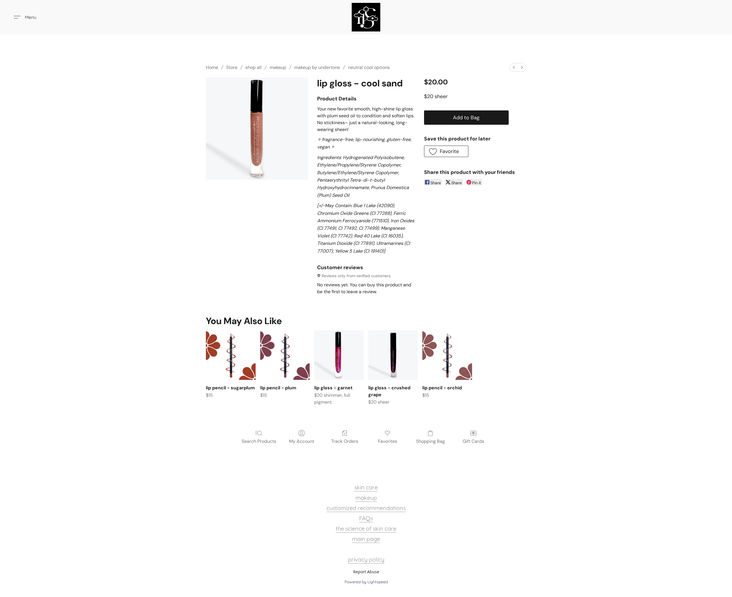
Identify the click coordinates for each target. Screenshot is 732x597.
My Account (301, 441)
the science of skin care (366, 528)
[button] (366, 17)
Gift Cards (473, 441)
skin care (366, 487)
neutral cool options (369, 67)
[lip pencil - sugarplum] (230, 355)
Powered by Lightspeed (366, 581)
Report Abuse (366, 571)
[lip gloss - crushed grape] (393, 355)
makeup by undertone (317, 67)
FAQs (366, 518)
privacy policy (366, 559)
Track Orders (344, 441)
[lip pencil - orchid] (447, 355)
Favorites (387, 441)
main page (366, 538)
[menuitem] (514, 67)
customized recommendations (366, 507)
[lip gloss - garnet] (339, 355)
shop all (253, 67)
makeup (278, 67)
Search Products (259, 441)
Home (212, 67)
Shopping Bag (430, 441)
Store (231, 67)
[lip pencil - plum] (285, 355)
